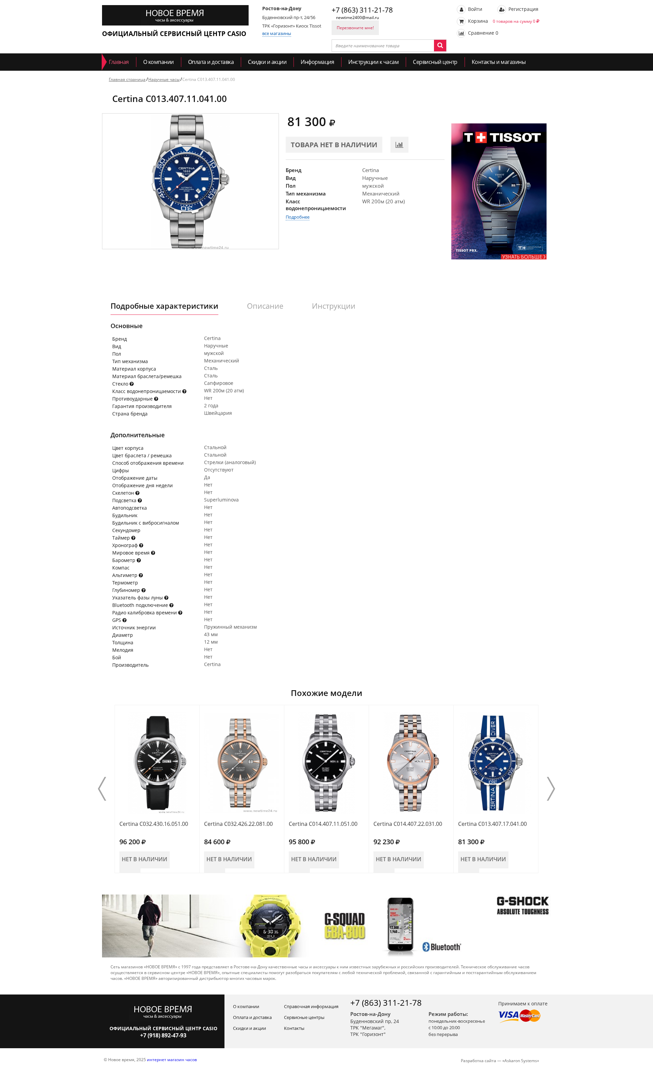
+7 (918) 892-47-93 (163, 1035)
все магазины (276, 33)
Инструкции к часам (373, 62)
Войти (474, 9)
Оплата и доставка (211, 62)
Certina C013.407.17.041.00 (492, 824)
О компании (158, 62)
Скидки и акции (267, 62)
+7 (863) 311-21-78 (362, 10)
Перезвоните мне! (355, 28)
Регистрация (522, 9)
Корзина (501, 21)
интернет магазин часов (172, 1059)
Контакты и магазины (499, 62)
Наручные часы (164, 79)
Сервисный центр (435, 62)
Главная (119, 62)
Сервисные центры (304, 1017)
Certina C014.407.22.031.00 (407, 824)
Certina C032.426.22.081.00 (238, 824)
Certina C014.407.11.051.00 (323, 824)
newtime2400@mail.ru (357, 17)
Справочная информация (311, 1006)
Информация (317, 62)
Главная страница (127, 79)
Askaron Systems (520, 1061)
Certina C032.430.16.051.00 (153, 824)
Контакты (294, 1028)
